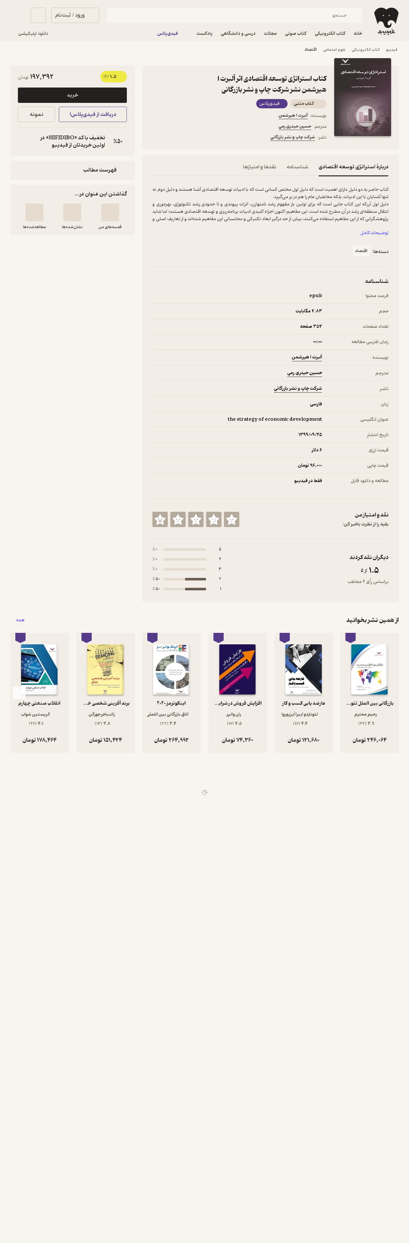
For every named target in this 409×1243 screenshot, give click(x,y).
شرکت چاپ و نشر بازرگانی (292, 137)
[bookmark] (171, 138)
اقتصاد (311, 49)
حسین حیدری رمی (295, 126)
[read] (34, 212)
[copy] (24, 141)
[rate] (231, 519)
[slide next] (19, 693)
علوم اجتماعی (334, 50)
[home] (386, 21)
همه (20, 620)
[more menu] (156, 138)
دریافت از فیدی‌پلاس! (93, 114)
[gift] (187, 138)
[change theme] (18, 15)
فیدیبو (391, 50)
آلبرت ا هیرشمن (293, 115)
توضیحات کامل (374, 233)
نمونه (36, 114)
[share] (202, 138)
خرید (72, 95)
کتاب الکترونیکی (366, 50)
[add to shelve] (110, 212)
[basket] (38, 15)
